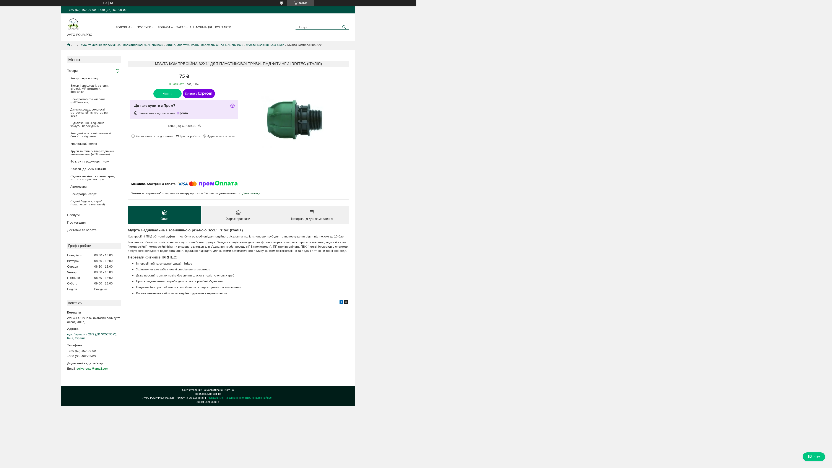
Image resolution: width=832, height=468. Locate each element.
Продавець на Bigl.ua (208, 393)
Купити (167, 93)
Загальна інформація (194, 27)
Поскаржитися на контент (222, 397)
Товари (164, 27)
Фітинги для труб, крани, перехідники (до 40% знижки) (204, 44)
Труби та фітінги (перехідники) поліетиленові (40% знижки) (121, 44)
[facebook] (341, 302)
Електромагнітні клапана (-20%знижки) (88, 100)
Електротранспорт (83, 194)
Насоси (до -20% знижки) (88, 169)
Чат (817, 456)
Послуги (144, 27)
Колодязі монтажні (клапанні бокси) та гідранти (90, 135)
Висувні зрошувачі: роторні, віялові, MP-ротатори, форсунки (89, 88)
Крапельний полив (83, 143)
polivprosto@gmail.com (92, 368)
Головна (123, 27)
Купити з (191, 93)
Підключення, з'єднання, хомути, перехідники (87, 124)
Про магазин (76, 222)
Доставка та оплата (81, 230)
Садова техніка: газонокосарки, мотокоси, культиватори (92, 177)
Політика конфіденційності (256, 397)
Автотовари (78, 186)
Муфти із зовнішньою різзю (265, 44)
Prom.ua (229, 390)
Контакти (223, 27)
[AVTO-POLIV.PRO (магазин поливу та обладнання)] (73, 24)
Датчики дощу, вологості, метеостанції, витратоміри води (89, 112)
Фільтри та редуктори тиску (89, 161)
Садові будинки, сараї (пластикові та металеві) (87, 203)
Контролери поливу (84, 78)
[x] (346, 302)
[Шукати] (344, 27)
